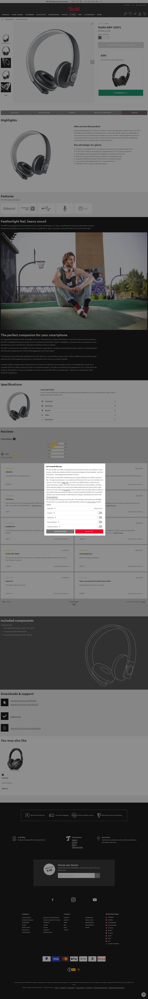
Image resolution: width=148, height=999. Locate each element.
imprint (48, 504)
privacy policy (91, 502)
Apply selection (60, 531)
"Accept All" (66, 490)
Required (50, 508)
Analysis (49, 513)
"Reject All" (65, 482)
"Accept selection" (52, 497)
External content (52, 526)
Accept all (89, 531)
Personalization (52, 522)
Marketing (50, 517)
